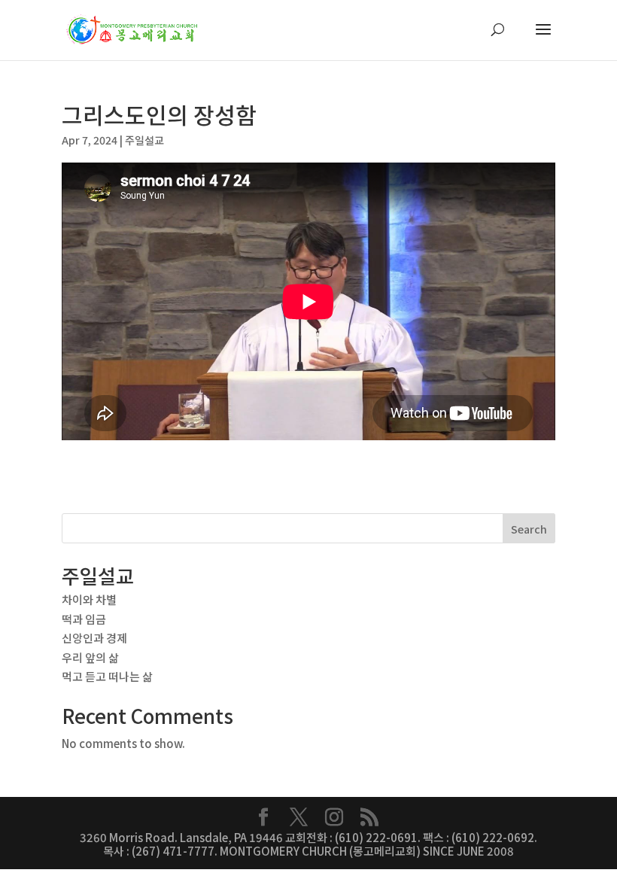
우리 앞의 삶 (90, 657)
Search (529, 529)
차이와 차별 (89, 599)
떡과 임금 (84, 619)
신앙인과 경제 (94, 638)
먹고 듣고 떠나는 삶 (107, 676)
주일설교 (144, 139)
